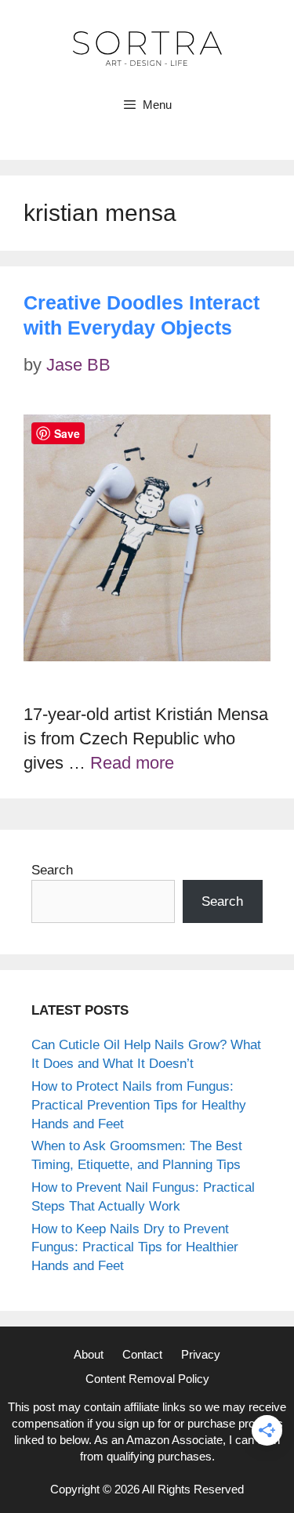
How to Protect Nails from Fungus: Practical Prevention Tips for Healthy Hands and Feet (138, 1105)
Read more (132, 763)
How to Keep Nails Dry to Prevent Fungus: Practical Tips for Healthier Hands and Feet (134, 1248)
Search (52, 870)
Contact (142, 1354)
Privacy (200, 1354)
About (88, 1354)
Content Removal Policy (147, 1378)
